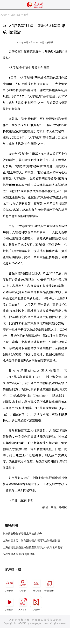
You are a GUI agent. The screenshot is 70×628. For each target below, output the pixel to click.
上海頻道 (15, 14)
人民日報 (9, 590)
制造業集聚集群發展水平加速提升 (22, 533)
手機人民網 (36, 590)
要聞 (26, 14)
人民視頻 (9, 609)
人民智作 (36, 609)
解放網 (50, 42)
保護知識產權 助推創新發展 (19, 554)
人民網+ (22, 590)
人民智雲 (22, 609)
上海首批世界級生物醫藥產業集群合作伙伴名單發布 (33, 547)
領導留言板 (49, 590)
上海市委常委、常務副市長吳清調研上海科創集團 (31, 540)
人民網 (3, 14)
